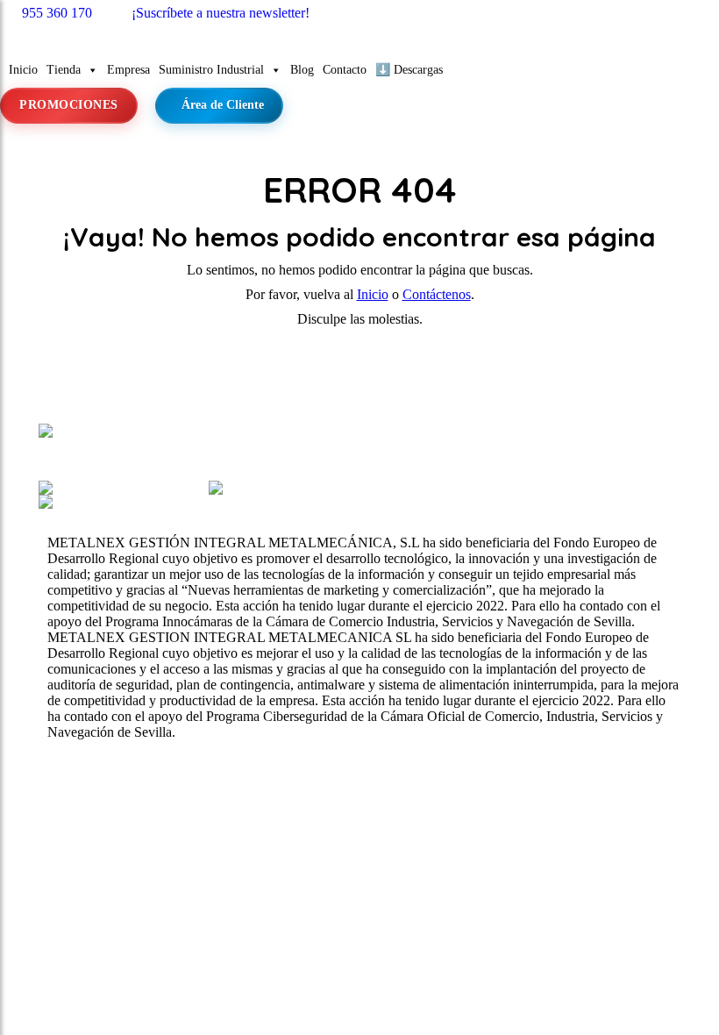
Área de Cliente (223, 104)
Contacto (345, 69)
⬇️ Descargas (409, 69)
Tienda (63, 69)
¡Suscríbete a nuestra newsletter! (221, 12)
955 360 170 (57, 12)
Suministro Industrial (211, 69)
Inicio (23, 69)
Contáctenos (436, 294)
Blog (302, 69)
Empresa (128, 69)
